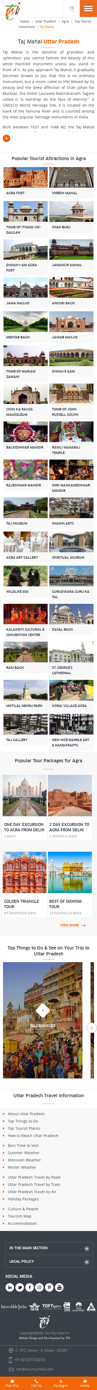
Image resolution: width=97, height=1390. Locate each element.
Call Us (36, 1385)
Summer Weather (24, 1152)
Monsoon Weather (24, 1159)
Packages (61, 1385)
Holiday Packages (23, 1198)
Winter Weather (22, 1167)
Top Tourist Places (24, 1128)
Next (91, 1028)
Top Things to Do (23, 1121)
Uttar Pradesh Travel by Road (34, 1177)
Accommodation (22, 1223)
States (24, 21)
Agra (66, 21)
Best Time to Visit (23, 1145)
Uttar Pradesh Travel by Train (34, 1184)
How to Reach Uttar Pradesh (33, 1135)
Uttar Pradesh (45, 21)
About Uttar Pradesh (26, 1113)
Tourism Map (20, 1216)
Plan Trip (12, 1385)
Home (84, 1385)
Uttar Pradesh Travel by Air (32, 1191)
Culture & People (23, 1208)
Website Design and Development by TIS (44, 1338)
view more (69, 925)
